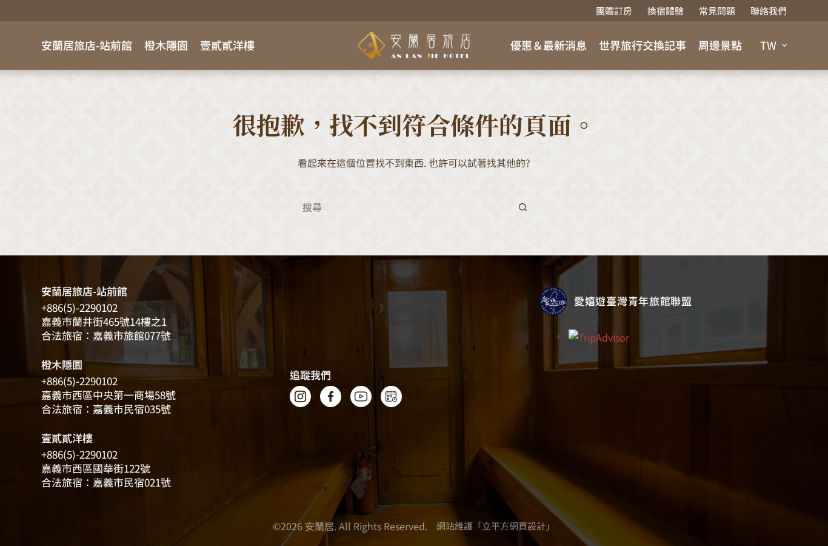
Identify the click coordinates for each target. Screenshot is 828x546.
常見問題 (717, 10)
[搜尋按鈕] (523, 206)
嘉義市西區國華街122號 (95, 468)
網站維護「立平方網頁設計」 (495, 525)
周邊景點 (720, 45)
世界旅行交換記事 (642, 45)
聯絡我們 (768, 10)
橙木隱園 (166, 45)
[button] (773, 45)
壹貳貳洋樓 (227, 45)
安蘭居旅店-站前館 (86, 45)
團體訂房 (614, 10)
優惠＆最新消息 (548, 45)
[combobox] (402, 207)
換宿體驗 (665, 10)
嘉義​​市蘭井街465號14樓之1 (104, 321)
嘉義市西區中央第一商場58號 (108, 394)
